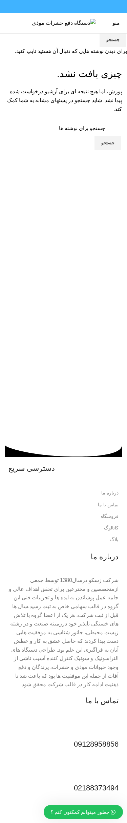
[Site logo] (64, 22)
